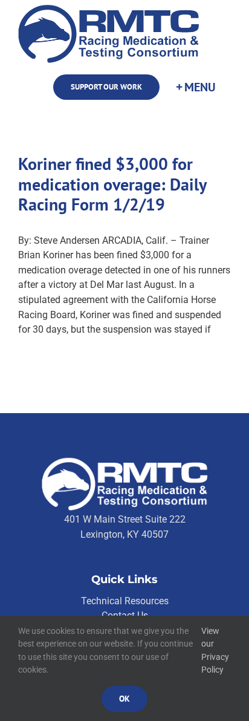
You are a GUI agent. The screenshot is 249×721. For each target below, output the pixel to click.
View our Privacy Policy (215, 650)
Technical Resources (125, 601)
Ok (124, 698)
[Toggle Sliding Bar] (195, 87)
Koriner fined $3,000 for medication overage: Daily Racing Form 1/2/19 (112, 183)
